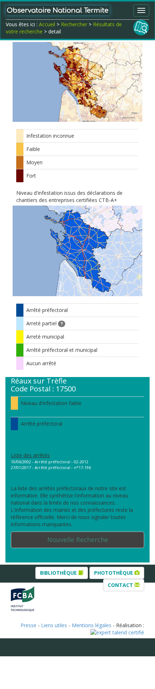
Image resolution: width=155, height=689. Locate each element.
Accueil (47, 24)
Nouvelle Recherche (77, 539)
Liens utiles (54, 625)
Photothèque (114, 572)
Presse (28, 625)
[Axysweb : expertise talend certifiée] (117, 631)
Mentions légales (91, 625)
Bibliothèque (59, 572)
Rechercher (74, 24)
